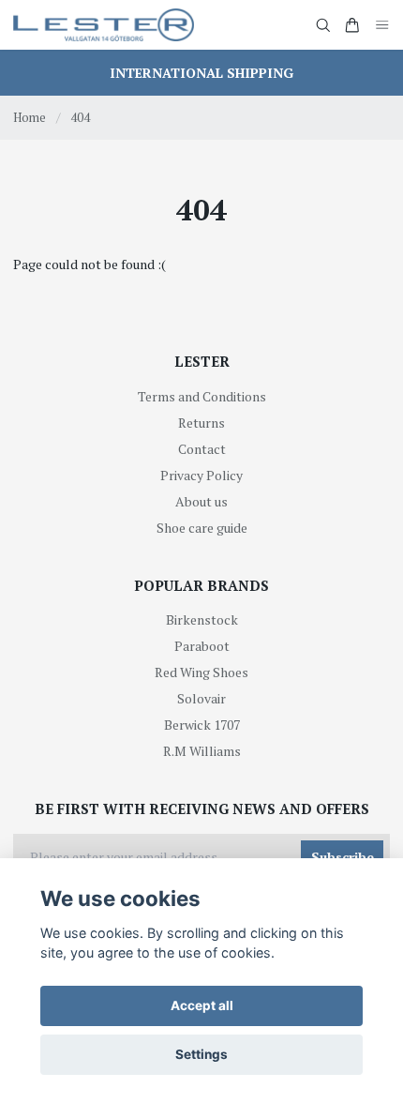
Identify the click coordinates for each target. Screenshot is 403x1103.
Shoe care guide (202, 527)
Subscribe (342, 857)
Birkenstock (202, 619)
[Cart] (352, 25)
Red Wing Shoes (201, 672)
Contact (202, 449)
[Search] (323, 25)
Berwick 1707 (202, 724)
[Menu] (382, 25)
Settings (201, 1054)
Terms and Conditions (202, 396)
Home (29, 117)
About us (201, 501)
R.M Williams (202, 751)
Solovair (201, 698)
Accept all (202, 1005)
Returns (201, 422)
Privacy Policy (201, 475)
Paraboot (202, 646)
